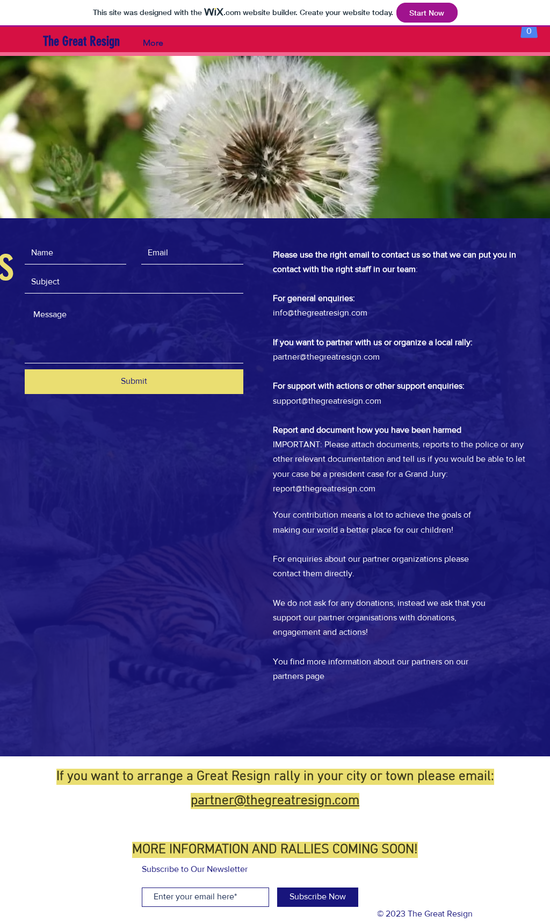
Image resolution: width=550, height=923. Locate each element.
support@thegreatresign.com (327, 400)
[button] (529, 27)
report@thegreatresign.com (324, 488)
